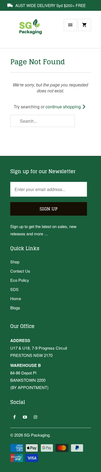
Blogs (15, 307)
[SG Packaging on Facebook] (14, 417)
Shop (14, 262)
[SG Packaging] (31, 32)
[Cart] (84, 25)
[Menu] (70, 25)
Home (15, 298)
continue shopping (64, 106)
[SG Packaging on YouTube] (25, 417)
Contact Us (20, 271)
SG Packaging (37, 435)
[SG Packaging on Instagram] (35, 417)
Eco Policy (19, 280)
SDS (14, 289)
